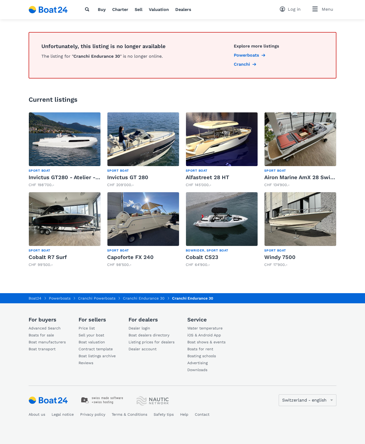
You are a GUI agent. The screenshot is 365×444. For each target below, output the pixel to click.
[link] (65, 150)
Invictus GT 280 (127, 177)
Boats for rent (200, 349)
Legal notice (63, 414)
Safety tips (164, 414)
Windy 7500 (280, 257)
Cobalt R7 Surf (48, 257)
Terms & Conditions (129, 414)
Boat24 (35, 298)
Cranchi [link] (242, 64)
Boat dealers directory (149, 335)
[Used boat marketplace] (48, 9)
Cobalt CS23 (202, 257)
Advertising (197, 363)
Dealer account (143, 349)
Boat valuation (92, 342)
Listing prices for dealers (151, 342)
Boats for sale (41, 335)
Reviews (86, 363)
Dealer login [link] (139, 328)
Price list (87, 328)
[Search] (88, 9)
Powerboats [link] (246, 55)
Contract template (96, 349)
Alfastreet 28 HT (207, 177)
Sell (138, 9)
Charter (120, 9)
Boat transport (42, 349)
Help (184, 414)
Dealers (183, 9)
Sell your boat (91, 335)
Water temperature (205, 328)
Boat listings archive (97, 356)
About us (37, 414)
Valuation (159, 9)
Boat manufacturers (47, 342)
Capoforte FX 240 (130, 257)
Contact (202, 414)
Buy (102, 9)
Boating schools (201, 356)
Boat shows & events (206, 342)
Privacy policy (92, 414)
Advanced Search (45, 328)
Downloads (197, 370)
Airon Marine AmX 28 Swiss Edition (310, 177)
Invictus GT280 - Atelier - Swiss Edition (81, 177)
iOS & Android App (204, 335)
